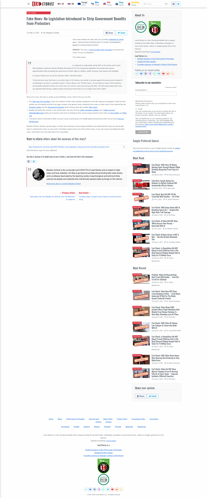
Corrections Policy (138, 419)
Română (107, 427)
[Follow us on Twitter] (159, 73)
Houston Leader (35, 107)
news (95, 107)
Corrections (154, 419)
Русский (118, 427)
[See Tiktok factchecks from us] (137, 73)
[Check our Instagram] (150, 73)
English (76, 427)
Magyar (97, 427)
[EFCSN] (103, 480)
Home (51, 419)
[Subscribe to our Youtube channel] (163, 73)
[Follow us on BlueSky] (141, 73)
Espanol (87, 427)
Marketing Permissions (144, 101)
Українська (141, 427)
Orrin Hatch (114, 113)
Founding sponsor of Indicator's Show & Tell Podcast (157, 64)
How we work (94, 419)
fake (90, 107)
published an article (116, 39)
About (60, 419)
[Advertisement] (77, 222)
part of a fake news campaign (101, 50)
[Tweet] (178, 4)
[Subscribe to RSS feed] (172, 73)
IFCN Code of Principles (75, 419)
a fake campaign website (89, 110)
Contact (108, 422)
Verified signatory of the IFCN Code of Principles (155, 59)
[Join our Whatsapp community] (154, 73)
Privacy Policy (122, 419)
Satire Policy (108, 419)
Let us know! (155, 52)
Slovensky (129, 427)
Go (166, 4)
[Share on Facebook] (29, 161)
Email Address (141, 90)
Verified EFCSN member (146, 62)
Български (65, 427)
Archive (98, 422)
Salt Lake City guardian (41, 101)
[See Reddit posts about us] (168, 73)
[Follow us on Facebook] (146, 73)
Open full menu (28, 4)
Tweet (122, 32)
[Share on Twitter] (34, 161)
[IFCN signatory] (103, 466)
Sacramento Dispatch (56, 107)
